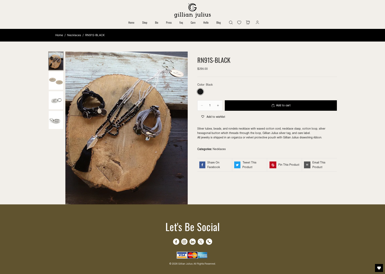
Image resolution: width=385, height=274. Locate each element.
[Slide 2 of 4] (56, 81)
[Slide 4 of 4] (56, 120)
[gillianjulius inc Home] (192, 10)
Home (59, 35)
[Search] (230, 22)
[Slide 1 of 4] (56, 61)
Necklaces (74, 35)
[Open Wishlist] (379, 268)
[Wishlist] (240, 22)
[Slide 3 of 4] (56, 100)
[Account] (256, 22)
